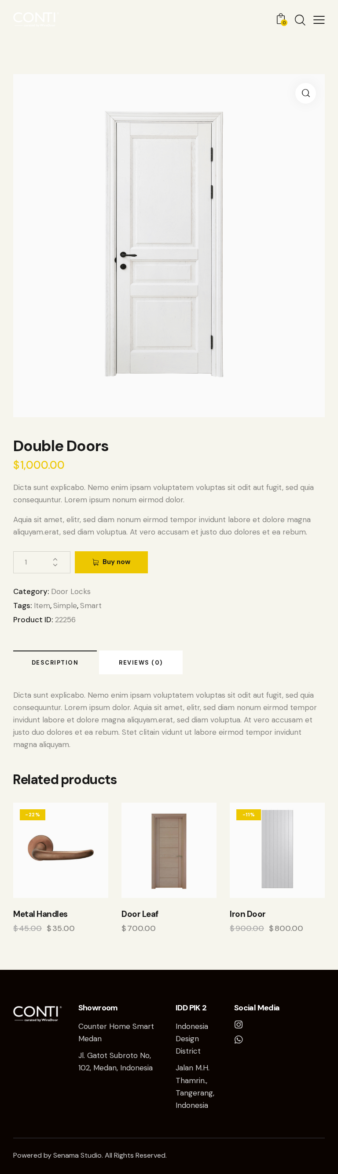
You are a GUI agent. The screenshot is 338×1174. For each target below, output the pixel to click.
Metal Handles (40, 914)
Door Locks (71, 591)
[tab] (55, 662)
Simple (65, 605)
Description (55, 662)
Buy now (116, 561)
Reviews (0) (141, 662)
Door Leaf (139, 914)
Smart (91, 605)
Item (42, 605)
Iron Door (248, 914)
